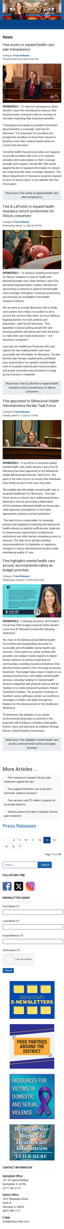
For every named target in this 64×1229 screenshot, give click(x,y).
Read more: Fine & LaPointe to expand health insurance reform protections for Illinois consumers (32, 387)
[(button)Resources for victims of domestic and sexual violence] (32, 1096)
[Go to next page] (26, 844)
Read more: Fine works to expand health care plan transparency (32, 195)
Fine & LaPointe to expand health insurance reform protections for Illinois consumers (28, 211)
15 (6, 846)
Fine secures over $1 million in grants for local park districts (29, 802)
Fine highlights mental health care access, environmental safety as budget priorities (29, 565)
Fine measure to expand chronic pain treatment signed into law (27, 779)
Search (45, 864)
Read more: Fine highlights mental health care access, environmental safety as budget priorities (32, 743)
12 (39, 840)
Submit (8, 970)
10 (25, 840)
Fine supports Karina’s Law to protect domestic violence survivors (28, 791)
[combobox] (20, 865)
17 (20, 846)
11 (32, 840)
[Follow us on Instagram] (30, 886)
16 (13, 846)
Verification (9, 950)
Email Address (11, 935)
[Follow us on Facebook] (7, 886)
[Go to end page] (30, 844)
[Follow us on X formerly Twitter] (18, 886)
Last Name (9, 921)
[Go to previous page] (9, 838)
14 (53, 840)
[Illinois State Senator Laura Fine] (32, 10)
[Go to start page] (5, 838)
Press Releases (21, 55)
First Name (9, 906)
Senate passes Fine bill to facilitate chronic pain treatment (31, 813)
